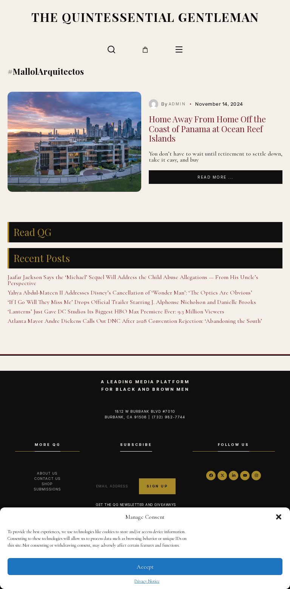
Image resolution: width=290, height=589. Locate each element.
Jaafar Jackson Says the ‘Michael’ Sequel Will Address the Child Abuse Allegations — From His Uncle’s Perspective (133, 280)
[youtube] (245, 475)
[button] (278, 517)
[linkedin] (233, 475)
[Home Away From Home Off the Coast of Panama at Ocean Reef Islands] (74, 142)
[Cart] (145, 50)
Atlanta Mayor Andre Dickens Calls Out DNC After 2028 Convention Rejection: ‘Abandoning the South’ (135, 321)
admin (177, 104)
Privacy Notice (146, 581)
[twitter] (222, 475)
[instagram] (256, 475)
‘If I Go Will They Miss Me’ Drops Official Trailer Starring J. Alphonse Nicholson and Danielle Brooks (132, 302)
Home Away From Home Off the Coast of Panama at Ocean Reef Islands (207, 128)
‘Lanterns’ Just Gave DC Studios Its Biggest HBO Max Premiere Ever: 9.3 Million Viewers (116, 311)
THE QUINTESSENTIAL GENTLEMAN (145, 17)
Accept (145, 566)
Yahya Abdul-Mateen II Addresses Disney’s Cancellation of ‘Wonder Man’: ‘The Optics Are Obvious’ (130, 293)
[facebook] (211, 475)
